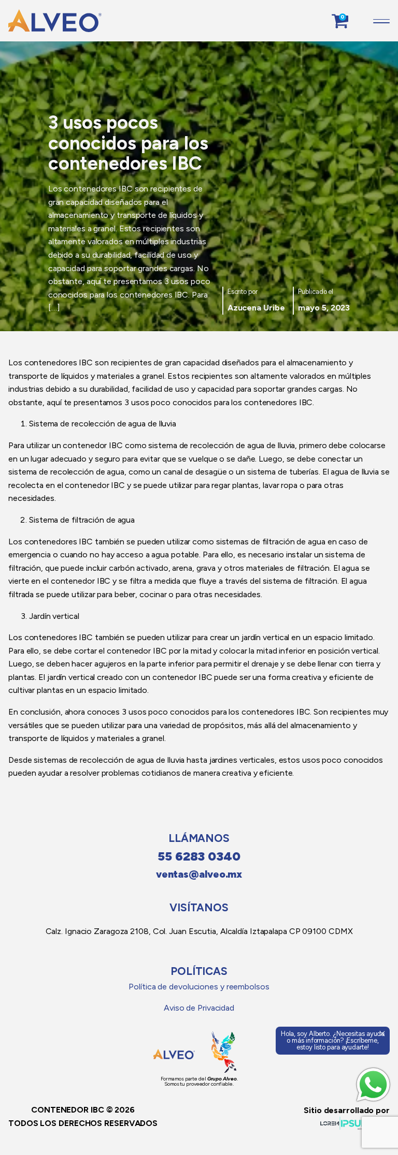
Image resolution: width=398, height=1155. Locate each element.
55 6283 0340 (199, 856)
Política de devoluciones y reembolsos (199, 986)
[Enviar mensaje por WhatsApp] (373, 1084)
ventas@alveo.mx (199, 874)
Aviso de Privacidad (199, 1008)
